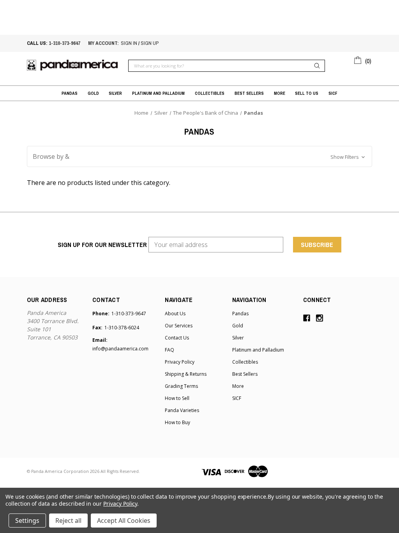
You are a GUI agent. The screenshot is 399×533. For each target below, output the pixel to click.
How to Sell (177, 398)
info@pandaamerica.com (120, 348)
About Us (175, 313)
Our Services (178, 325)
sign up (150, 43)
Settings (27, 520)
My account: (103, 43)
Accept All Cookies (123, 520)
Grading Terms (181, 386)
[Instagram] (319, 318)
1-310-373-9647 (64, 43)
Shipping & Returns (186, 374)
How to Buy (177, 422)
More (279, 93)
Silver (115, 93)
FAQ (169, 349)
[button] (199, 156)
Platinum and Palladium (158, 93)
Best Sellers (249, 93)
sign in (129, 43)
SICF (332, 93)
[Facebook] (306, 318)
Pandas (70, 93)
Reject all (68, 520)
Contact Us (177, 337)
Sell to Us (306, 93)
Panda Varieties (182, 410)
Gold (93, 93)
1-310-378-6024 (121, 327)
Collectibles (209, 93)
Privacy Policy (179, 362)
